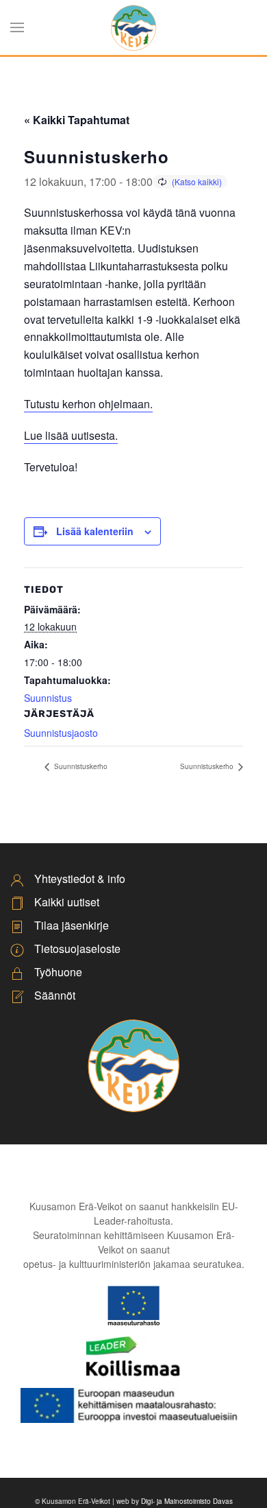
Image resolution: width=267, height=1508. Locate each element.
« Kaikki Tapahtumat (76, 120)
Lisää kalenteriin (95, 531)
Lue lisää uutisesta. (71, 435)
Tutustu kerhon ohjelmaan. (88, 404)
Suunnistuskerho (79, 766)
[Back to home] (133, 27)
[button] (17, 27)
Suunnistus (48, 698)
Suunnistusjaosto (61, 733)
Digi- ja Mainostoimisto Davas (187, 1501)
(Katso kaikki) (197, 181)
